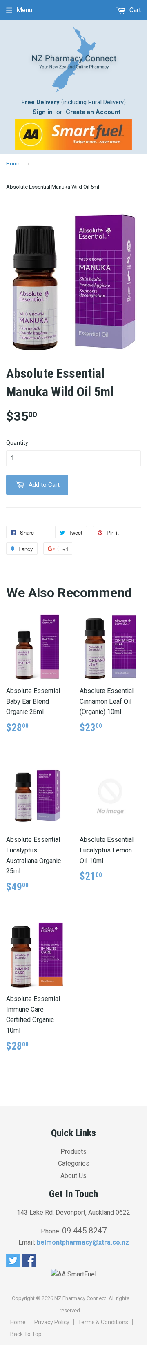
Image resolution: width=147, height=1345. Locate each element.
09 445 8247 (84, 1231)
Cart (134, 10)
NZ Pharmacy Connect (80, 1298)
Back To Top (26, 1334)
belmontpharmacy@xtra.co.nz (83, 1242)
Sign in (43, 112)
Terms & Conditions (103, 1322)
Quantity (17, 442)
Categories (73, 1163)
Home (13, 164)
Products (73, 1151)
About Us (73, 1176)
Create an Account (93, 112)
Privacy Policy (51, 1322)
